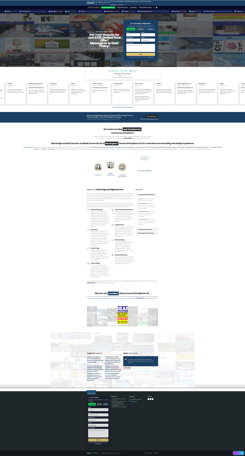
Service (143, 37)
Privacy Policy (150, 57)
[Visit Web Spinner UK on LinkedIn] (152, 395)
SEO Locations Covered (145, 1)
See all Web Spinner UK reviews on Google (122, 107)
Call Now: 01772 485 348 (93, 7)
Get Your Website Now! (152, 116)
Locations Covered (119, 1)
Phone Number (129, 37)
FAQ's (146, 449)
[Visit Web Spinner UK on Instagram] (150, 395)
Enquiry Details (129, 43)
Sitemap (150, 449)
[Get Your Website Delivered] (144, 157)
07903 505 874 (128, 135)
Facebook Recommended (145, 7)
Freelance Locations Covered (132, 1)
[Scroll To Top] (242, 454)
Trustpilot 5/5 (133, 7)
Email (142, 32)
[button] (138, 350)
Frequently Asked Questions (145, 226)
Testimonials (114, 5)
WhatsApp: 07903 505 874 (108, 7)
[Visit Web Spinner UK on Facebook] (148, 395)
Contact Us (121, 5)
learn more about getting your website (149, 119)
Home (112, 1)
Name (127, 32)
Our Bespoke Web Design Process (146, 191)
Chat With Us (238, 453)
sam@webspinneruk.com (136, 395)
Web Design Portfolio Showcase (146, 229)
